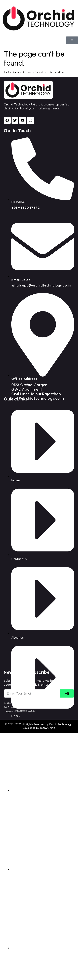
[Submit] (67, 693)
